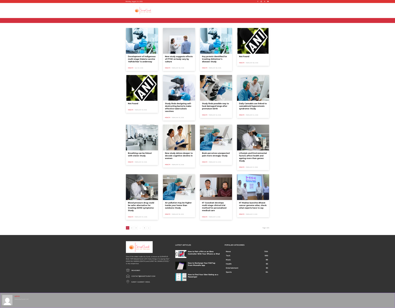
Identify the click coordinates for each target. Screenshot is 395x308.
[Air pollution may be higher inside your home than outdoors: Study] (179, 187)
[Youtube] (268, 1)
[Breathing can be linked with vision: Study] (142, 137)
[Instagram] (261, 1)
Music (150, 25)
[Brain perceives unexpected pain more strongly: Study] (216, 137)
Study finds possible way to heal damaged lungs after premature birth (215, 106)
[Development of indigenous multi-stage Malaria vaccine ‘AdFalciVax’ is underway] (142, 41)
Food (140, 25)
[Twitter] (264, 1)
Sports (165, 25)
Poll (161, 25)
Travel (176, 25)
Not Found (244, 56)
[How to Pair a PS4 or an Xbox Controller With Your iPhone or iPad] (180, 254)
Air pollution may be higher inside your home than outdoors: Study (178, 205)
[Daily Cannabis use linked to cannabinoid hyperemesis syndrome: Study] (253, 88)
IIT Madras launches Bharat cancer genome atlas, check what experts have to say (253, 205)
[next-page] (148, 228)
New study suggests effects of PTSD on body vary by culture (179, 59)
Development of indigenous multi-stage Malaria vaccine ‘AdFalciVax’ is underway (142, 59)
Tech (171, 25)
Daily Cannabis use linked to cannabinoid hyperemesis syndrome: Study (253, 106)
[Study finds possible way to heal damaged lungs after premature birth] (216, 88)
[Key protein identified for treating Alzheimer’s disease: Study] (216, 41)
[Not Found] (253, 41)
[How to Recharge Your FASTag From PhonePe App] (180, 266)
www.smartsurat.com (22, 299)
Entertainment (132, 25)
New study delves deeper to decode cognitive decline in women (179, 155)
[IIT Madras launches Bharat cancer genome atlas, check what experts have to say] (253, 187)
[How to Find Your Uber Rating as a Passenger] (180, 277)
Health (145, 25)
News (156, 25)
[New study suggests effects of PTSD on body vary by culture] (179, 41)
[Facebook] (257, 1)
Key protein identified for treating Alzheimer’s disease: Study (214, 59)
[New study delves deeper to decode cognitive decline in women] (179, 137)
